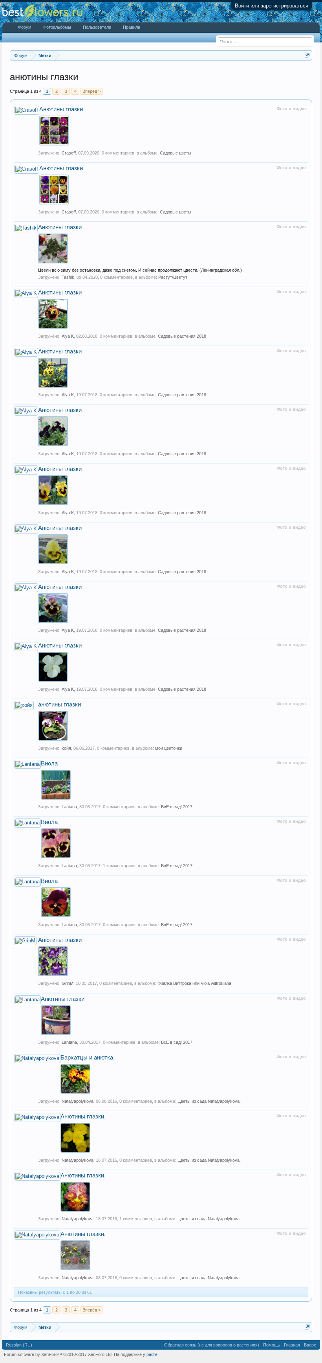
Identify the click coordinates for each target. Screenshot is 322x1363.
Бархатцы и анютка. (87, 1057)
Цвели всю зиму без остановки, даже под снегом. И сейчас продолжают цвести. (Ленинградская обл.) (140, 270)
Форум (24, 27)
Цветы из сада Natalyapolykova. (209, 1101)
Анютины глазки (61, 109)
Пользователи (97, 27)
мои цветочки (168, 748)
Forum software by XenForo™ (58, 1354)
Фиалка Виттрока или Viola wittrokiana (194, 983)
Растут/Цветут (172, 277)
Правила (131, 27)
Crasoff (69, 153)
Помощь (271, 1345)
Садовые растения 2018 (182, 336)
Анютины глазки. (83, 1116)
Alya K (68, 336)
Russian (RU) (19, 1345)
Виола (49, 763)
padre (151, 1354)
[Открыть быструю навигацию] (307, 55)
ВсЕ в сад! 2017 (176, 806)
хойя (66, 748)
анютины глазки (59, 704)
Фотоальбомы (57, 27)
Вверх (310, 1345)
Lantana (69, 806)
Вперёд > (91, 91)
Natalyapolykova (77, 1101)
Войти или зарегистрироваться (271, 6)
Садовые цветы (175, 153)
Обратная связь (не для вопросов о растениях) (211, 1345)
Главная (292, 1345)
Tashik (68, 277)
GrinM (67, 983)
